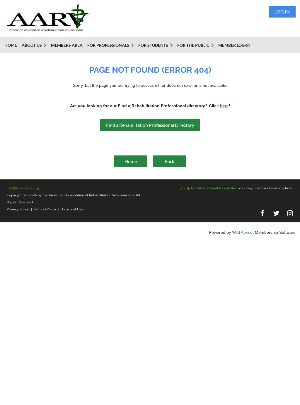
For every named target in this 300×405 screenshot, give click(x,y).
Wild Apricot (243, 232)
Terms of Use (72, 209)
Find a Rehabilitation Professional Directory (150, 125)
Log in (282, 11)
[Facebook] (262, 213)
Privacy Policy (18, 209)
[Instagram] (290, 213)
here (224, 105)
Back (169, 161)
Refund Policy (45, 209)
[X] (276, 213)
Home (131, 161)
